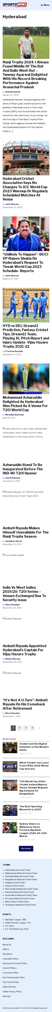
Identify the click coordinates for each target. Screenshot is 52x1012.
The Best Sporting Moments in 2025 (30, 808)
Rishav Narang (12, 659)
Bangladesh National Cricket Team (21, 879)
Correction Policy (11, 972)
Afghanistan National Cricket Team (21, 873)
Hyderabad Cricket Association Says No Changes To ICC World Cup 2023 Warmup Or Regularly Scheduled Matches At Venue (25, 189)
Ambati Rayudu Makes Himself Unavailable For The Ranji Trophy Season (26, 532)
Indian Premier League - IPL (18, 923)
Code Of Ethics (10, 968)
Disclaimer (7, 954)
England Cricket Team (15, 882)
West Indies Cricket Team (17, 901)
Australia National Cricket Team (19, 876)
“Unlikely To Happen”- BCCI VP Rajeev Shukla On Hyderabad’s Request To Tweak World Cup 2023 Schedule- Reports (25, 262)
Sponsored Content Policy (15, 963)
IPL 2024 (9, 926)
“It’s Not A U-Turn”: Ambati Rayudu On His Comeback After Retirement (25, 704)
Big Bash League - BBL (15, 919)
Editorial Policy (9, 987)
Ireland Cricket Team (14, 886)
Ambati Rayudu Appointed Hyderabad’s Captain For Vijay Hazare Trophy (24, 650)
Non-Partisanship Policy (14, 977)
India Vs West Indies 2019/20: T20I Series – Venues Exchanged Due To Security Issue (24, 593)
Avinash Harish (12, 92)
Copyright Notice (11, 959)
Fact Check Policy (11, 982)
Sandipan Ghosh (13, 541)
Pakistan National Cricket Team (19, 892)
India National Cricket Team (18, 870)
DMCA (6, 949)
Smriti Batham (12, 478)
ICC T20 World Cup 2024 (17, 929)
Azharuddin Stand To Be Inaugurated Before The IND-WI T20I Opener (23, 469)
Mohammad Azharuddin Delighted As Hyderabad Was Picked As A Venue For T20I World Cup (25, 403)
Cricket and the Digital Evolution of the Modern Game (34, 746)
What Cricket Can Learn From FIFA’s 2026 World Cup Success (34, 765)
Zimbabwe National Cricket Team (20, 905)
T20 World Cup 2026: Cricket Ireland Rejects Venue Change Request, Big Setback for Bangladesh (33, 787)
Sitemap (7, 996)
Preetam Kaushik (14, 351)
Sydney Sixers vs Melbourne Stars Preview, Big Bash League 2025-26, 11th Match (33, 829)
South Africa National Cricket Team (21, 895)
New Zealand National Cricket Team (21, 889)
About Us (7, 944)
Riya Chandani (12, 604)
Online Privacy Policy (12, 991)
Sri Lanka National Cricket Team (20, 898)
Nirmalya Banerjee (14, 414)
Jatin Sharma (12, 204)
